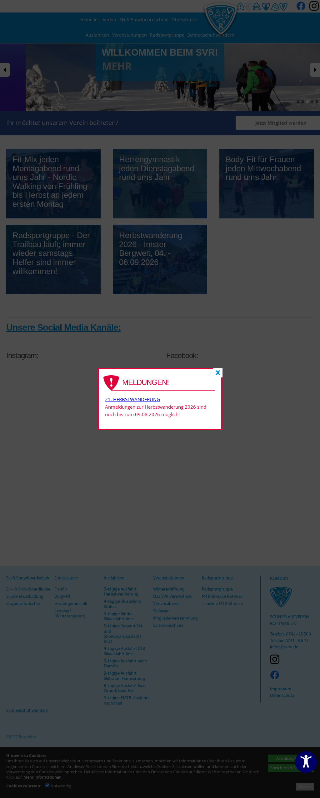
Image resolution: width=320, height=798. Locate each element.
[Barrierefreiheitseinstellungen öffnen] (306, 762)
